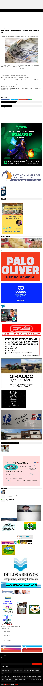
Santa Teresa (10, 679)
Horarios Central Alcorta (10, 499)
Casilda (6, 670)
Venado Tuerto (35, 679)
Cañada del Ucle (14, 670)
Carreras (3, 670)
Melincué (39, 676)
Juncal (10, 676)
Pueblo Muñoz (3, 679)
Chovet (27, 670)
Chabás (21, 670)
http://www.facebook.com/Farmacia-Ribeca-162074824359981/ (10, 626)
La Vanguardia (14, 676)
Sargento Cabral (16, 679)
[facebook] (11, 646)
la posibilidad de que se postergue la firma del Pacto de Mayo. (12, 66)
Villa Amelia (39, 679)
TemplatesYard (8, 684)
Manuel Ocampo (24, 676)
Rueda (7, 679)
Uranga (31, 679)
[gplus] (32, 651)
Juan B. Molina (7, 676)
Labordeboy (18, 676)
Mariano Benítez (29, 676)
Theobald (27, 679)
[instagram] (11, 649)
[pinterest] (32, 649)
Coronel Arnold (37, 670)
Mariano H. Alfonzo (34, 676)
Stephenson (20, 679)
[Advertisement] (21, 19)
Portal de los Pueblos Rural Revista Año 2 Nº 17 (11, 248)
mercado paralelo (8, 68)
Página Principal (3, 28)
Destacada (7, 28)
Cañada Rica (9, 670)
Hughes (3, 676)
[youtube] (11, 651)
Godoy (2, 673)
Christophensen (32, 670)
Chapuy (24, 670)
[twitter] (32, 646)
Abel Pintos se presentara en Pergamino (12, 495)
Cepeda (18, 670)
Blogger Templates (16, 684)
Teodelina (24, 679)
